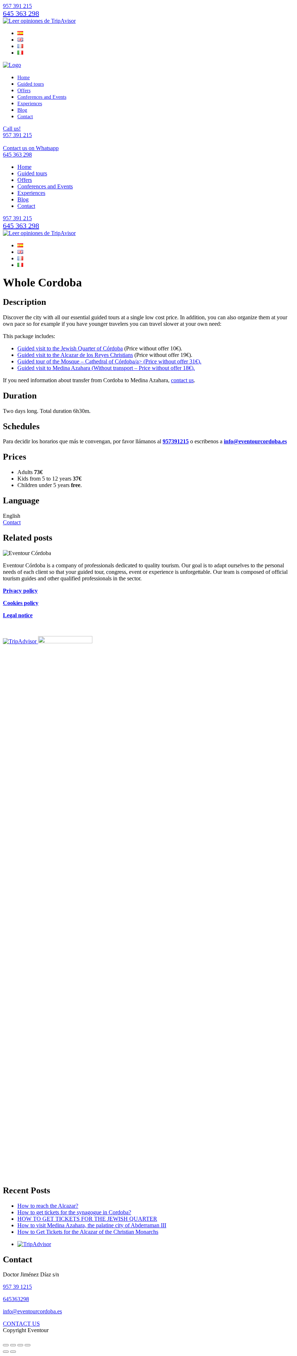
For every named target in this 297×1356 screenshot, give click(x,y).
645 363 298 (21, 13)
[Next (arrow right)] (13, 1352)
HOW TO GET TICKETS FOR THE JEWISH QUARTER (87, 1219)
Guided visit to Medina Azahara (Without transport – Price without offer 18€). (106, 368)
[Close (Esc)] (6, 1345)
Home (23, 77)
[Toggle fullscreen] (20, 1345)
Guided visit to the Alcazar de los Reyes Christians (75, 355)
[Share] (13, 1345)
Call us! (17, 131)
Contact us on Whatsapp (31, 151)
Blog (22, 110)
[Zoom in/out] (27, 1345)
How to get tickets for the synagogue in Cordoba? (74, 1212)
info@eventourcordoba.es (32, 1311)
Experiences (29, 103)
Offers (23, 90)
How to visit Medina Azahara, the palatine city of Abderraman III (91, 1225)
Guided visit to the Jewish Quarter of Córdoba (70, 348)
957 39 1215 (17, 1287)
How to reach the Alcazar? (47, 1206)
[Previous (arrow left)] (6, 1352)
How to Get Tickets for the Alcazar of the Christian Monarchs (87, 1232)
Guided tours (30, 84)
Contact (25, 116)
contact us (182, 380)
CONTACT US (21, 1324)
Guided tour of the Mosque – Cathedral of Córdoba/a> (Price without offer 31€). (109, 361)
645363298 (16, 1299)
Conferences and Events (41, 97)
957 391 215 (17, 6)
